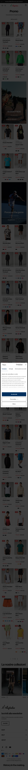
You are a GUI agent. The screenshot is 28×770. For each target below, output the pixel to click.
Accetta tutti (14, 394)
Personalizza (13, 399)
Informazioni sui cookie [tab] (20, 369)
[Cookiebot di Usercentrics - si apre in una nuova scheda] (16, 365)
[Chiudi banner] (25, 364)
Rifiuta (14, 404)
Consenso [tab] (4, 369)
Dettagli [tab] (11, 369)
